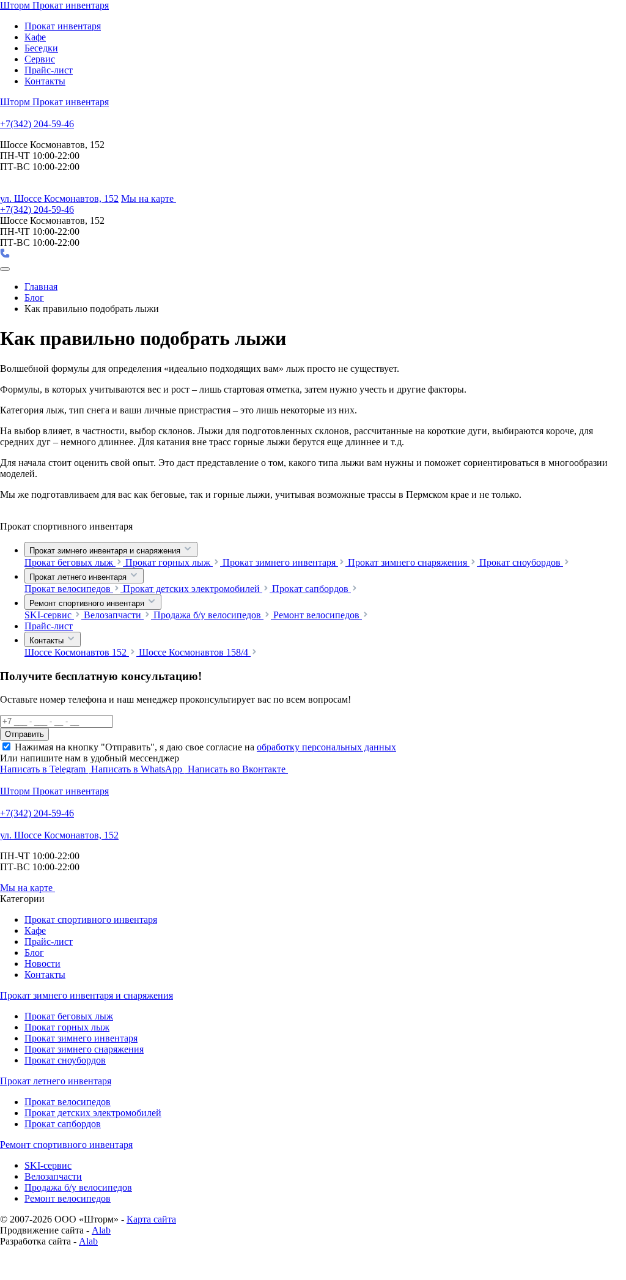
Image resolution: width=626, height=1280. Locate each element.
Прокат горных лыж (169, 562)
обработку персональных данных (326, 747)
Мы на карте (148, 198)
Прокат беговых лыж (70, 562)
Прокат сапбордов (311, 588)
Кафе (35, 37)
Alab (101, 1230)
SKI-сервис (49, 615)
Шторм (54, 5)
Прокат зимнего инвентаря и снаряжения (106, 550)
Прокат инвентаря (62, 26)
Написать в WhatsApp (138, 769)
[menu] (5, 269)
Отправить (24, 734)
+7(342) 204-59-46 (37, 124)
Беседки (41, 48)
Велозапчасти (114, 615)
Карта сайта (151, 1219)
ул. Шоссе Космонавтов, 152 (59, 198)
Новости (42, 963)
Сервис (39, 59)
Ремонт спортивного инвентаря (88, 603)
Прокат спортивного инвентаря (90, 919)
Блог (34, 952)
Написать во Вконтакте (238, 769)
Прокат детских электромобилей (192, 588)
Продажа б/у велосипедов (208, 615)
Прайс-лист (48, 70)
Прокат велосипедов (68, 588)
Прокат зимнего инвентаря (280, 562)
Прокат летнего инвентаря (79, 577)
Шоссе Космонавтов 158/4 (195, 652)
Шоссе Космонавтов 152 (76, 652)
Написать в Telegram (44, 769)
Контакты (44, 81)
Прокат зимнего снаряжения (409, 562)
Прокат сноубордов (521, 562)
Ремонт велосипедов (317, 615)
